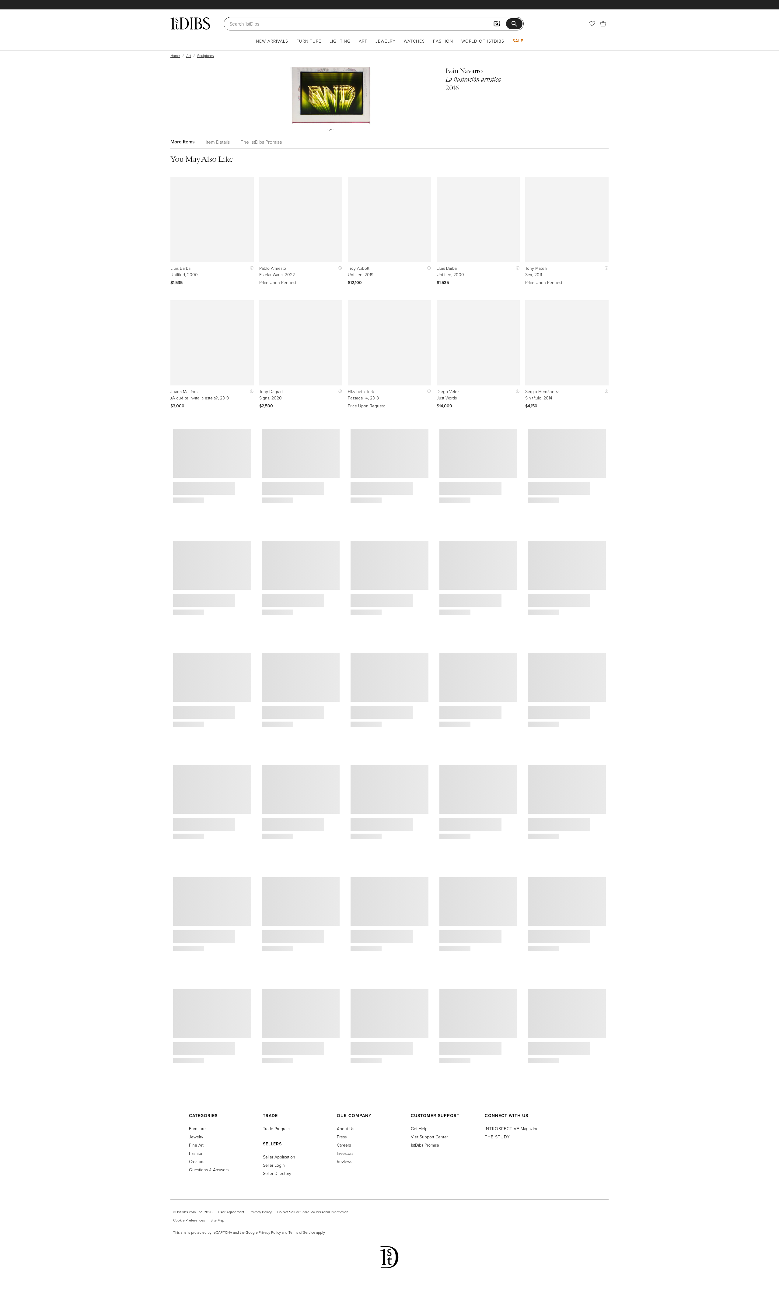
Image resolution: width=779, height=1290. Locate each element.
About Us (345, 1128)
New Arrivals (272, 41)
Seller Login (274, 1165)
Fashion (443, 41)
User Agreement (231, 1211)
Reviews (344, 1161)
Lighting (340, 41)
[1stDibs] (190, 23)
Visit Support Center (429, 1137)
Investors (345, 1153)
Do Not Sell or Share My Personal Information (312, 1211)
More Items (182, 141)
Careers (344, 1145)
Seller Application (279, 1157)
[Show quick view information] (250, 268)
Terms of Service (301, 1232)
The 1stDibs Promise (261, 142)
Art (363, 41)
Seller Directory (277, 1173)
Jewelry (386, 41)
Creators (196, 1161)
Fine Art (196, 1145)
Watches (414, 41)
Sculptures (205, 55)
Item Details (218, 142)
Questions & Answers (209, 1169)
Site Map (217, 1220)
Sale (517, 41)
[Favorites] (592, 23)
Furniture (308, 41)
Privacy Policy (261, 1211)
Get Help (419, 1128)
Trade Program (276, 1128)
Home (175, 55)
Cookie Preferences (189, 1220)
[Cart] (603, 23)
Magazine (512, 1128)
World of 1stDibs (482, 41)
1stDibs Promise (425, 1145)
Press (342, 1137)
